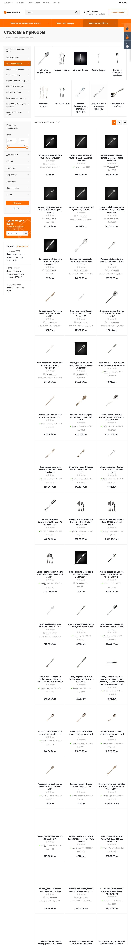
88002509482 (92, 11)
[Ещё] (122, 23)
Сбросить (17, 208)
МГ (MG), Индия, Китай (44, 71)
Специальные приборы (117, 104)
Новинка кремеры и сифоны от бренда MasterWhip (15, 257)
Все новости (22, 246)
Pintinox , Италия (43, 104)
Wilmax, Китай (80, 70)
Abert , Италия (62, 103)
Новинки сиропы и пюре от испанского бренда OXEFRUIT (15, 274)
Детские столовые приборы (117, 72)
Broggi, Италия (62, 70)
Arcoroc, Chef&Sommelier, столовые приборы (81, 107)
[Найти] (76, 12)
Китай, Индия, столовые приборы (99, 106)
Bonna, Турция (99, 70)
